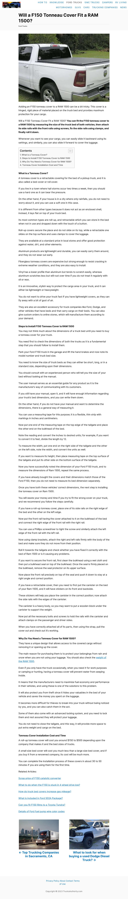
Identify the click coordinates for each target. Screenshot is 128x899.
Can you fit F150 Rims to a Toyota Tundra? (41, 804)
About (62, 881)
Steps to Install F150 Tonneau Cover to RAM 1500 (46, 158)
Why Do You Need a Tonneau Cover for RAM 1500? (47, 161)
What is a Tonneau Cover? (35, 155)
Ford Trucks (22, 26)
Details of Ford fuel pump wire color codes (41, 811)
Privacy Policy (52, 881)
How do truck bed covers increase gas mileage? (44, 791)
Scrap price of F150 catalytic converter (39, 778)
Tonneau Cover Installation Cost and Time (43, 165)
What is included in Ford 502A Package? (40, 798)
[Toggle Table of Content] (69, 151)
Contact (69, 881)
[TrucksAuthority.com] (11, 5)
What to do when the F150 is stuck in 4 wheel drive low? (49, 784)
